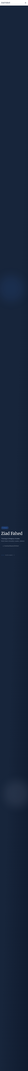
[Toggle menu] (25, 2)
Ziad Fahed (5, 3)
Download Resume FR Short (11, 550)
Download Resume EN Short (11, 546)
